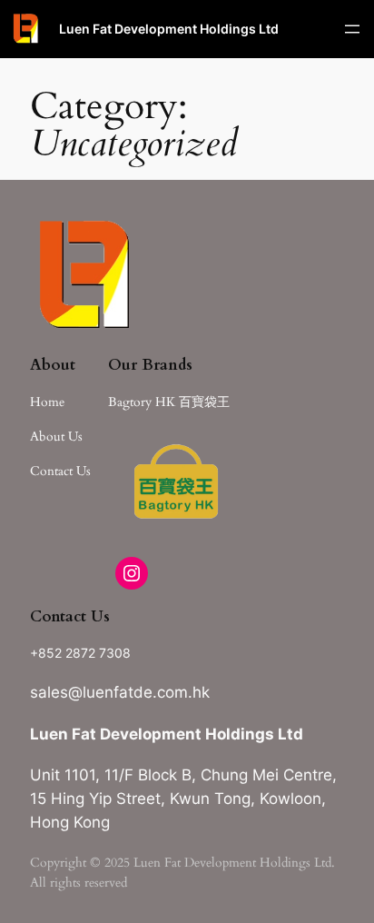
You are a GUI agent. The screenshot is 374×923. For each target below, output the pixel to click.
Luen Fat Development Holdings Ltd (169, 28)
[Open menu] (352, 29)
